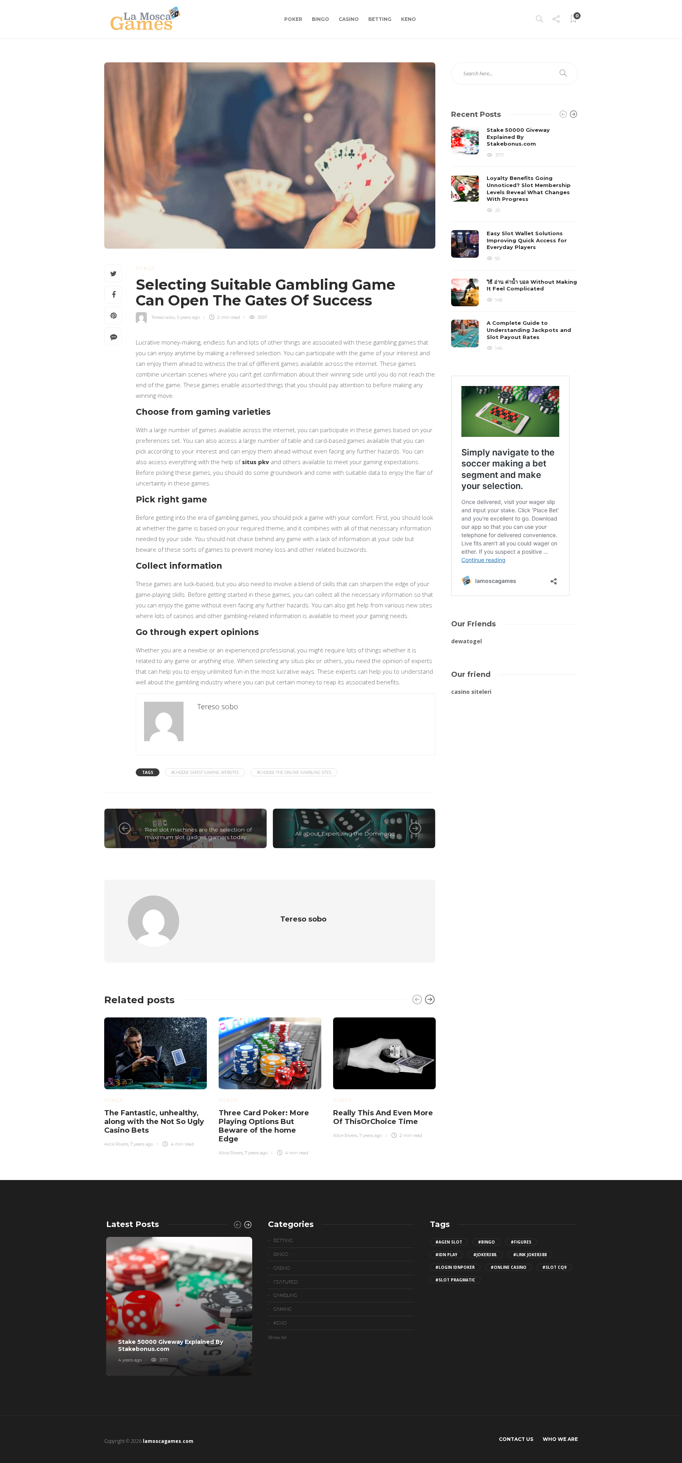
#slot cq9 (554, 1267)
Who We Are (560, 1439)
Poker (293, 19)
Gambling (285, 1295)
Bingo (320, 19)
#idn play (446, 1254)
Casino (349, 19)
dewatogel (466, 641)
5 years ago (188, 317)
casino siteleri (471, 691)
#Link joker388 (530, 1254)
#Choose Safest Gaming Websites (205, 772)
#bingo (486, 1242)
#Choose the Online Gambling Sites (294, 772)
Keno (408, 19)
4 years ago (130, 1360)
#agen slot (448, 1242)
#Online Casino (508, 1267)
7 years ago (141, 1144)
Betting (380, 19)
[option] (155, 1081)
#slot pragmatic (455, 1280)
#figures (521, 1242)
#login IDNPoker (455, 1267)
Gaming (283, 1309)
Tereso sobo (163, 317)
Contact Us (516, 1439)
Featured (286, 1282)
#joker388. (485, 1254)
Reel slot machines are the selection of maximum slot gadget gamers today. (198, 833)
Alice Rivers (116, 1144)
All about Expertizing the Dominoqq (345, 833)
